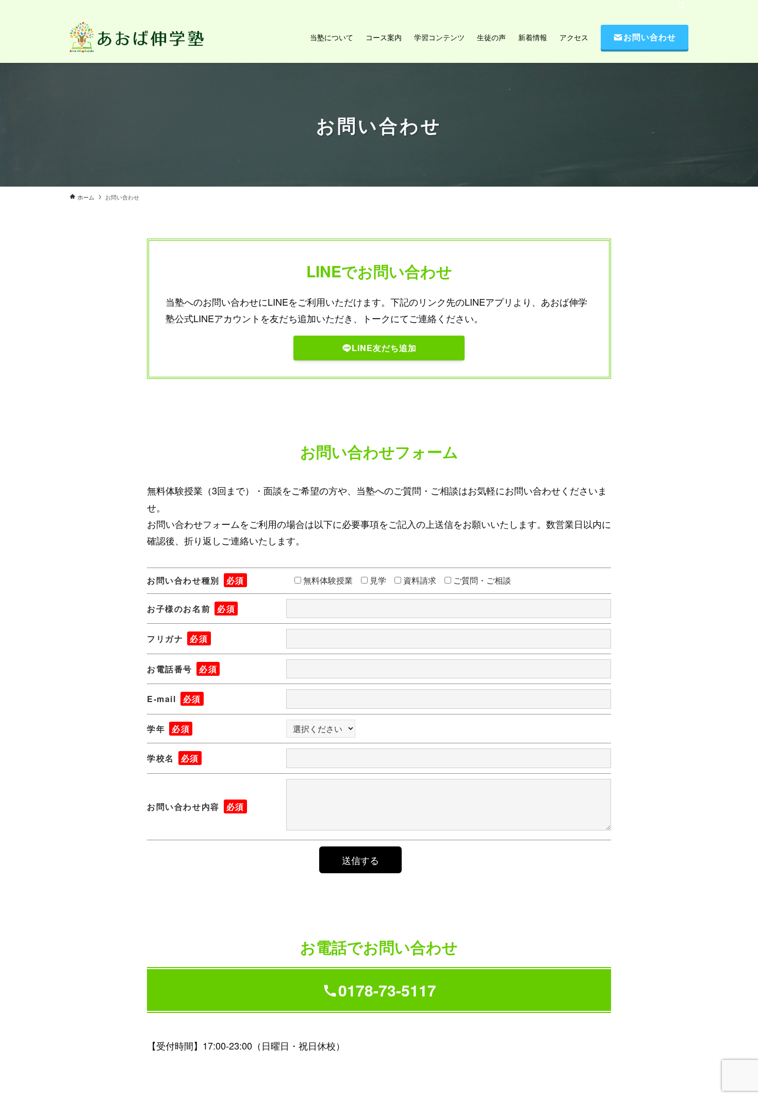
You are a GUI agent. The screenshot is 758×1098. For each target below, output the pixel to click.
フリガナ (177, 638)
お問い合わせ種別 (195, 580)
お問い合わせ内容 (195, 806)
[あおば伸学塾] (137, 37)
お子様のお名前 (191, 608)
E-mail (174, 699)
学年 (168, 729)
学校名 (173, 758)
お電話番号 (182, 669)
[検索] (681, 5)
